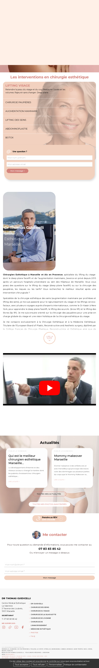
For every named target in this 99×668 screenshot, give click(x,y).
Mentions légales (8, 656)
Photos (34, 633)
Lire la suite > (14, 481)
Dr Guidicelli (37, 604)
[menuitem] (43, 632)
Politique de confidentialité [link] (75, 665)
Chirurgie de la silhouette (43, 614)
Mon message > (17, 171)
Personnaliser (55, 664)
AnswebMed (9, 654)
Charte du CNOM (16, 658)
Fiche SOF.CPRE (37, 656)
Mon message (49, 578)
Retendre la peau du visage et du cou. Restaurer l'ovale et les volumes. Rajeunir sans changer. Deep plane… (35, 91)
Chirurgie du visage (40, 611)
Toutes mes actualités (49, 494)
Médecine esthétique (41, 629)
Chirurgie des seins (40, 607)
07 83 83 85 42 (50, 549)
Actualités (49, 442)
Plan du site (21, 656)
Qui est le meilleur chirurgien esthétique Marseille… (24, 459)
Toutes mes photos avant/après (49, 504)
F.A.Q (33, 636)
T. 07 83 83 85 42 (9, 619)
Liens (29, 656)
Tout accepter (22, 664)
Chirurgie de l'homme (41, 618)
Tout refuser (39, 664)
